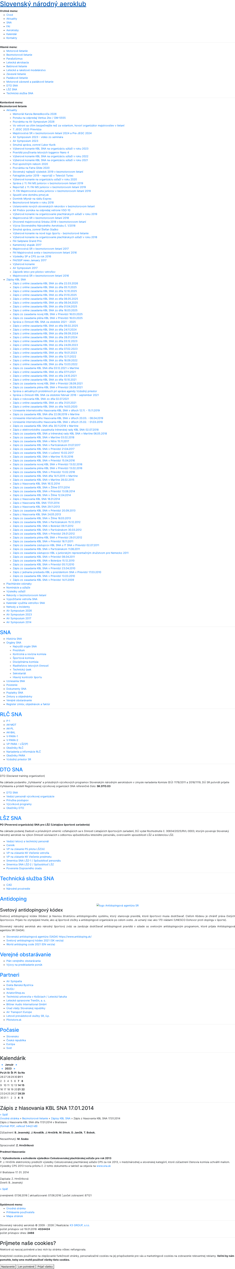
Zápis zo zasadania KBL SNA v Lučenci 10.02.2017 (43, 452)
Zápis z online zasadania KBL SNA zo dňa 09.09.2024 (45, 333)
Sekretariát (19, 673)
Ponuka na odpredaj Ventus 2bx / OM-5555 (39, 117)
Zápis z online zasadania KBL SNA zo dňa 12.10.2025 (45, 291)
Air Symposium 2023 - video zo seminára (38, 137)
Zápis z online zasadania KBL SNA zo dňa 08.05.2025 (45, 298)
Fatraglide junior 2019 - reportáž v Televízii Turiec (43, 175)
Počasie (9, 1030)
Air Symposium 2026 (19, 610)
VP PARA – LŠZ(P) (17, 744)
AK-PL (10, 728)
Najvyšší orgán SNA (25, 646)
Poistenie (11, 684)
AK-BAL (10, 732)
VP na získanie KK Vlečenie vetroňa (27, 852)
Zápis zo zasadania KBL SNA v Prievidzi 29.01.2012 (44, 533)
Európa (10, 1044)
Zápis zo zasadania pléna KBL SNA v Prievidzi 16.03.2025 (48, 318)
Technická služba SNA (27, 878)
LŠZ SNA (10, 818)
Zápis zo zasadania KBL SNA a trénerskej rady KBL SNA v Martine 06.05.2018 (60, 433)
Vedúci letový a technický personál (27, 841)
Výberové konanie (24, 264)
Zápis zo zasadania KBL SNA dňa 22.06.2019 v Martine (46, 414)
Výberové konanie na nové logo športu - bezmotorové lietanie (51, 233)
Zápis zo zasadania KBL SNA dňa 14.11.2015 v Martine (45, 475)
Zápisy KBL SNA (16, 279)
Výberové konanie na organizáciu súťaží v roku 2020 (45, 179)
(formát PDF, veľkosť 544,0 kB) (19, 1126)
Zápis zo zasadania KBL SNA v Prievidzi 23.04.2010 (44, 568)
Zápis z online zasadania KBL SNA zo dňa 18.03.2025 (45, 310)
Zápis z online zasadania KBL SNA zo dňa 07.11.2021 (44, 371)
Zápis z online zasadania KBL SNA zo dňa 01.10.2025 (45, 294)
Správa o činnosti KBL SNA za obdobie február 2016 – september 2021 (56, 395)
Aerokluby (12, 30)
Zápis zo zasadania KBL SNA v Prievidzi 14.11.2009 (43, 579)
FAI (8, 26)
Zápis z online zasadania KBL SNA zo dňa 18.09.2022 (45, 360)
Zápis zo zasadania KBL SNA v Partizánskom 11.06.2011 (46, 549)
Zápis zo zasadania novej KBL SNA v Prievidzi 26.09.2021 (48, 383)
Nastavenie (8, 1266)
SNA (9, 22)
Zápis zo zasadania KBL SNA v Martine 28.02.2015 (43, 479)
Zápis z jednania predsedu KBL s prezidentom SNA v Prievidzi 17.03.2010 (57, 572)
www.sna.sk (104, 1165)
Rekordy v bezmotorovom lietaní (26, 595)
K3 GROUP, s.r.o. (80, 1225)
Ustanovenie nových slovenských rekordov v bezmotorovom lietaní (54, 206)
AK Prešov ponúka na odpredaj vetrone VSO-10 (41, 210)
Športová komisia (23, 658)
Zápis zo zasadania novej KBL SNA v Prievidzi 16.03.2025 (48, 314)
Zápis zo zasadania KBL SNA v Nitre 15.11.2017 (41, 441)
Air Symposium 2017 (25, 268)
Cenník (10, 845)
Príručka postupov (17, 800)
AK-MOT (11, 724)
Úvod (9, 14)
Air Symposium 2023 (25, 140)
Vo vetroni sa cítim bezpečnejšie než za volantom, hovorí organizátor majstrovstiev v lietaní (68, 125)
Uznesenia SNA (15, 681)
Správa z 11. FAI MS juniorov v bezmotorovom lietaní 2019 (48, 183)
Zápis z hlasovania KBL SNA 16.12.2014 (36, 483)
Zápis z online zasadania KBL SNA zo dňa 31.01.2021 (44, 402)
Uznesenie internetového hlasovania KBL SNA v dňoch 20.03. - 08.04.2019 (58, 418)
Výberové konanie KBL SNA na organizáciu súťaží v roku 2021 (50, 160)
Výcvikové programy (19, 804)
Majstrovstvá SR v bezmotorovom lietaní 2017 (41, 248)
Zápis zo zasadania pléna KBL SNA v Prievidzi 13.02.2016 (47, 468)
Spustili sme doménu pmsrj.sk (31, 194)
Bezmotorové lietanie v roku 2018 (33, 202)
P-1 (8, 720)
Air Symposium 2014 (18, 622)
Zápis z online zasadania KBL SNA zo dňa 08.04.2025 (45, 302)
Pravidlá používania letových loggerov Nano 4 (41, 152)
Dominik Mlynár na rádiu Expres (32, 198)
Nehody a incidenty (18, 606)
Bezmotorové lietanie (35, 1118)
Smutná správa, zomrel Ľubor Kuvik (34, 144)
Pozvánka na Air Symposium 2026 (34, 121)
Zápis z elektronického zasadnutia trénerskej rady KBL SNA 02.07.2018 (56, 429)
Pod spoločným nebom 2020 (30, 164)
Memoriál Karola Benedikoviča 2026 (35, 114)
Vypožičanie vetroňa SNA (21, 599)
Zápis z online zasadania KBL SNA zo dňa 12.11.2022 (44, 356)
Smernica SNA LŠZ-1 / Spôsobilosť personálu (33, 860)
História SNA (14, 638)
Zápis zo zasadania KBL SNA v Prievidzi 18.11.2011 (43, 541)
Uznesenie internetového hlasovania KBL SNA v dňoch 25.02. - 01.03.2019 (58, 422)
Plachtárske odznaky (19, 583)
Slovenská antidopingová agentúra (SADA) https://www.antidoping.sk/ (49, 936)
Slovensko (12, 1036)
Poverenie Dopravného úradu (24, 868)
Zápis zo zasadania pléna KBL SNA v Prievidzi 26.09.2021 (48, 387)
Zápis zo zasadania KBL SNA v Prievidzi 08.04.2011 (44, 556)
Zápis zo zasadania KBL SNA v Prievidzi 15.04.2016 (44, 460)
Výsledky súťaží (15, 591)
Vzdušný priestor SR (18, 759)
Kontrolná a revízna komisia (29, 654)
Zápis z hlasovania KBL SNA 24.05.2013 (37, 514)
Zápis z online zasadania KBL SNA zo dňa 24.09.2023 (45, 345)
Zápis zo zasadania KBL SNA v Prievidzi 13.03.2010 (44, 576)
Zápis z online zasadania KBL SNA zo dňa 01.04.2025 (45, 306)
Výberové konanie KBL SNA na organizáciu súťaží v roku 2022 (50, 156)
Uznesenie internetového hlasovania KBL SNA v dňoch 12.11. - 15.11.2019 (56, 410)
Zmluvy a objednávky (19, 696)
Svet (9, 1048)
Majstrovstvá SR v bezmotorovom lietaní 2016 (41, 275)
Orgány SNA (13, 642)
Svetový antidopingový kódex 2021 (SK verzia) (35, 940)
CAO (9, 884)
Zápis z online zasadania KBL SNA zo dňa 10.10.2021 (44, 379)
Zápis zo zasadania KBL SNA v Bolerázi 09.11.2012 (43, 525)
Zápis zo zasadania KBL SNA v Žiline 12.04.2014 (42, 495)
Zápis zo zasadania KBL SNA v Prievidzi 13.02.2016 (44, 472)
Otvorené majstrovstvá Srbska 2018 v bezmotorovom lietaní (49, 221)
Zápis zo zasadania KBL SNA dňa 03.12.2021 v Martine (46, 368)
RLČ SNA (11, 714)
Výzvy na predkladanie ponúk (24, 964)
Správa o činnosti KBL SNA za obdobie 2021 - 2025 (44, 321)
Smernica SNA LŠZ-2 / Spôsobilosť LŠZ (30, 864)
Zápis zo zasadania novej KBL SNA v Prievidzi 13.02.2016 (47, 464)
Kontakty (11, 37)
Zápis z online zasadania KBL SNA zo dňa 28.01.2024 (45, 337)
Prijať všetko (45, 1266)
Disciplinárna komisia (25, 661)
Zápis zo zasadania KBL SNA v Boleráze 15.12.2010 (43, 560)
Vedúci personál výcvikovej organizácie (30, 796)
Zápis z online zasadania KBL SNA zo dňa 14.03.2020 (45, 406)
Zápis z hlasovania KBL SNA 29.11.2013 (36, 506)
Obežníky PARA (15, 755)
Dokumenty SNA (16, 688)
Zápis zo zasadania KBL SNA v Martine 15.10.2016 (43, 456)
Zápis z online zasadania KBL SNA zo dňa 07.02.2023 (45, 348)
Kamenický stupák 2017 (27, 244)
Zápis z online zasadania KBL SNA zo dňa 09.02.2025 (45, 325)
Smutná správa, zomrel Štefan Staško (35, 229)
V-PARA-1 (12, 736)
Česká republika (16, 1040)
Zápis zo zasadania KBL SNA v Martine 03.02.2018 (43, 437)
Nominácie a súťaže (18, 587)
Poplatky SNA (14, 692)
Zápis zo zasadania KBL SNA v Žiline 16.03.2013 (42, 518)
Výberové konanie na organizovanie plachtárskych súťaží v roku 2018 (55, 237)
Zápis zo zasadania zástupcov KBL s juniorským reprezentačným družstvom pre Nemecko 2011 (71, 552)
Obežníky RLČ (15, 747)
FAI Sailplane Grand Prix (27, 241)
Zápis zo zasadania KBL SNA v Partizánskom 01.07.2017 (46, 445)
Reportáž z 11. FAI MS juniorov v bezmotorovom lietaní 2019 (49, 187)
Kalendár (11, 34)
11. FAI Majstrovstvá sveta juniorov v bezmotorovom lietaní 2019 (52, 191)
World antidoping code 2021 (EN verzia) (30, 944)
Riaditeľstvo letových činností (31, 665)
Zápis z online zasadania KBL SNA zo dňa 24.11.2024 (45, 329)
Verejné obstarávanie (19, 700)
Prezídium (19, 650)
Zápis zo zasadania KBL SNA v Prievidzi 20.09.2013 (44, 510)
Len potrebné (26, 1266)
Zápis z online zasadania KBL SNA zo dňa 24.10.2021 (45, 375)
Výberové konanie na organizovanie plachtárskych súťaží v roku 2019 (55, 214)
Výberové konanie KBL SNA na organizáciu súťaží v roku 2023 (50, 148)
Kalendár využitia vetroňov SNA (25, 602)
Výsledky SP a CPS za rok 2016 (32, 256)
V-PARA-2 (12, 740)
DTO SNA (11, 769)
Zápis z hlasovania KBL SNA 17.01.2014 (36, 502)
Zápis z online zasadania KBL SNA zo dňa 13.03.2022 (45, 364)
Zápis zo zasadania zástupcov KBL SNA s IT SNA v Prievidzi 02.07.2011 (56, 545)
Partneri (9, 975)
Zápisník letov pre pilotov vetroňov (34, 271)
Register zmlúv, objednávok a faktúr (28, 704)
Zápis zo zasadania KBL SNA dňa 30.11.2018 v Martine (45, 425)
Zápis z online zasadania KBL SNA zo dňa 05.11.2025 (45, 287)
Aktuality (11, 18)
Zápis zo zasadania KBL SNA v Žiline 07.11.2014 (41, 487)
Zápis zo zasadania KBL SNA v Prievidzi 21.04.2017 (43, 448)
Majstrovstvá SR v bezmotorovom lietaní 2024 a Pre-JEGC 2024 (52, 133)
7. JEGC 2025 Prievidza (27, 129)
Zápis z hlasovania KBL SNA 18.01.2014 (36, 499)
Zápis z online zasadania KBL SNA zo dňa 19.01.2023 (45, 352)
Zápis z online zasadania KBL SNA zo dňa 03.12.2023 (45, 341)
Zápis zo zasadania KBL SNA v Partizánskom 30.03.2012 (47, 529)
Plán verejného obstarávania (23, 960)
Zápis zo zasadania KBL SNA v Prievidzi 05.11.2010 (43, 564)
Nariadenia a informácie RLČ (23, 751)
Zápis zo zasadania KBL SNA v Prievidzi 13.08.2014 (44, 491)
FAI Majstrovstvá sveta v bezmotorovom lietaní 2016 (45, 252)
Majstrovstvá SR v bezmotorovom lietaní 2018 (41, 217)
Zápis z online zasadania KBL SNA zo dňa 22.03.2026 (45, 283)
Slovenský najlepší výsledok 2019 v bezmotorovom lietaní (48, 171)
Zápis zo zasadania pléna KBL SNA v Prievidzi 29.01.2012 (47, 537)
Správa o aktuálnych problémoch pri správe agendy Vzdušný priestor (55, 391)
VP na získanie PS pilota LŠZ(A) (25, 849)
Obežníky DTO (15, 808)
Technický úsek (22, 669)
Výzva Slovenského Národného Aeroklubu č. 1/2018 (44, 225)
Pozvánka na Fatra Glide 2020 (31, 167)
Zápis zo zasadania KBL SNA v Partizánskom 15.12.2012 (47, 522)
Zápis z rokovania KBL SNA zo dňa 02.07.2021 (41, 398)
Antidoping (13, 899)
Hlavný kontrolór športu (27, 677)
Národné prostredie (18, 888)
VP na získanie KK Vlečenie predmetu (28, 856)
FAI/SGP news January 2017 (30, 260)
